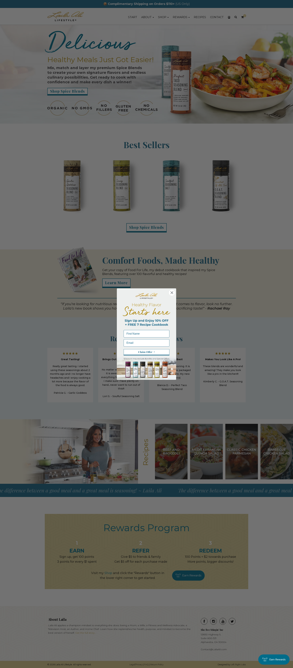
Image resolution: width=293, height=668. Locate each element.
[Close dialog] (172, 293)
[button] (146, 352)
